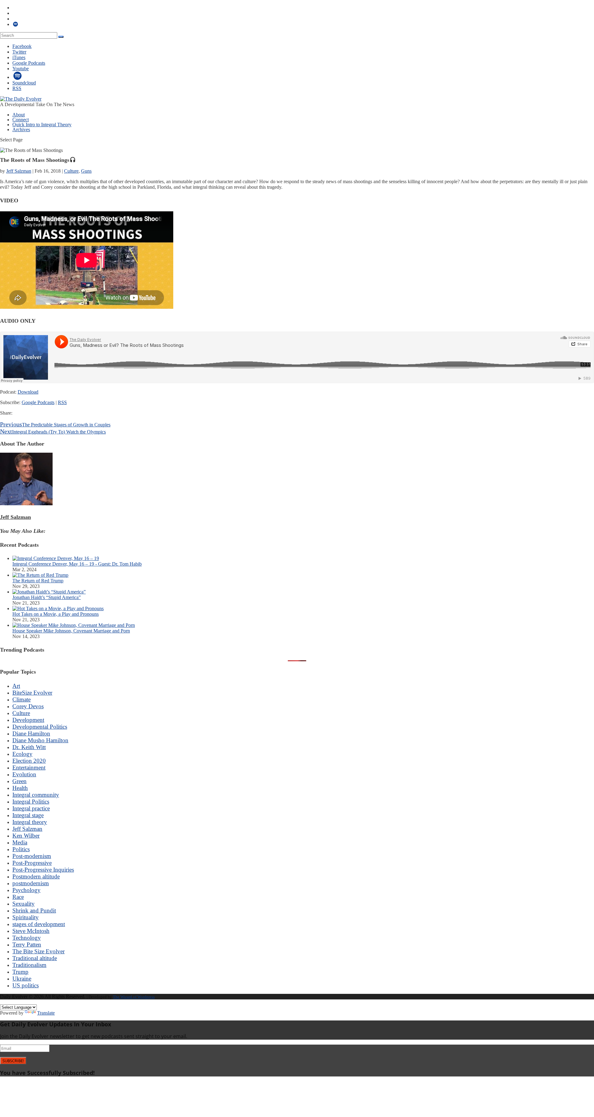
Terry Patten (26, 944)
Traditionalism (29, 965)
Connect (20, 119)
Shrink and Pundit (34, 910)
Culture (71, 171)
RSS (62, 402)
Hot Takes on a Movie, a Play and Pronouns (55, 614)
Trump (20, 971)
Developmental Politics (39, 726)
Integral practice (31, 808)
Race (18, 897)
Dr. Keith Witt (29, 747)
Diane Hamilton (31, 733)
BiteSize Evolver (32, 692)
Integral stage (28, 815)
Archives (21, 129)
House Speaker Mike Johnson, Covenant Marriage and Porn (71, 630)
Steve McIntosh (31, 931)
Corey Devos (28, 706)
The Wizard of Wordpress (134, 996)
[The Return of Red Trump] (40, 575)
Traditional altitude (34, 958)
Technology (26, 937)
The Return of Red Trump (37, 580)
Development (28, 720)
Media (19, 842)
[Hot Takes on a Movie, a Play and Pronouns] (58, 608)
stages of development (38, 924)
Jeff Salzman (18, 171)
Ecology (22, 754)
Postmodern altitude (36, 876)
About (18, 114)
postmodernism (30, 883)
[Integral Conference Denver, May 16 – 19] (55, 558)
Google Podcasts (38, 402)
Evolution (24, 774)
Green (19, 781)
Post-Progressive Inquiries (43, 869)
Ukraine (21, 978)
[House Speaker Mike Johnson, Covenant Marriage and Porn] (73, 625)
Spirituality (25, 917)
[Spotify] (17, 77)
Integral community (35, 794)
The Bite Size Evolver (38, 951)
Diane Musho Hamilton (40, 740)
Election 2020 (29, 760)
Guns (86, 171)
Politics (21, 849)
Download (28, 392)
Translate (46, 1013)
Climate (21, 699)
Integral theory (29, 822)
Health (20, 788)
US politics (25, 985)
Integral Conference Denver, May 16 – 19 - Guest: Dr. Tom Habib (77, 564)
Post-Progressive (32, 863)
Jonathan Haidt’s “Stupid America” (46, 597)
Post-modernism (31, 856)
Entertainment (28, 767)
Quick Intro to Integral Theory (41, 124)
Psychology (26, 890)
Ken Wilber (26, 835)
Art (16, 686)
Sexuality (23, 903)
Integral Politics (30, 801)
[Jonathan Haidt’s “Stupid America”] (49, 591)
